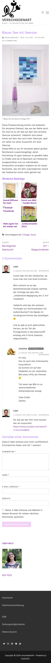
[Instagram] (8, 644)
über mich (8, 543)
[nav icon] (47, 12)
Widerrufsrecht (9, 632)
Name (5, 475)
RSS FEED (7, 575)
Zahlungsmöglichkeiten (13, 624)
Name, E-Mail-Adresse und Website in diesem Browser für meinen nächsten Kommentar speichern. (22, 513)
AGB (4, 616)
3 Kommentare (10, 41)
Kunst (33, 234)
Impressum (7, 597)
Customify (25, 658)
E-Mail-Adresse (10, 487)
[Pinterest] (12, 644)
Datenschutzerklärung (13, 605)
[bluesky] (16, 644)
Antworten (44, 271)
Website (6, 498)
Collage (40, 37)
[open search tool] (43, 12)
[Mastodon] (20, 644)
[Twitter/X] (4, 644)
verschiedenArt (17, 20)
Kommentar (9, 452)
